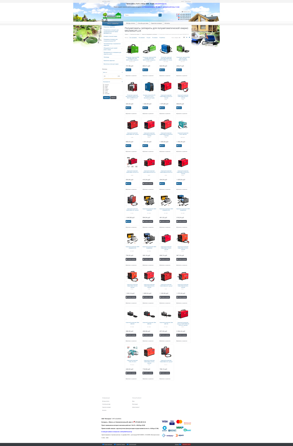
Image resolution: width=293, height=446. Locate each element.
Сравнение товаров (120, 444)
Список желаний (132, 444)
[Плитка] (184, 37)
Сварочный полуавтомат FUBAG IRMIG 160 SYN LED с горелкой (183, 172)
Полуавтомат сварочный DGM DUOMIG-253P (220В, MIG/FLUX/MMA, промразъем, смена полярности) (149, 59)
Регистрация (188, 1)
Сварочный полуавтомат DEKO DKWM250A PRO (132, 247)
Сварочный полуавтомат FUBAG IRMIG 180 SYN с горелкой (183, 96)
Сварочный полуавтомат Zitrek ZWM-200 (132, 323)
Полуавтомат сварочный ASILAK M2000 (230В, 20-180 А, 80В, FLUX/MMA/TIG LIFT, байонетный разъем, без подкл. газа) (132, 97)
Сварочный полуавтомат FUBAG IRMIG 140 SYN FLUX (132, 171)
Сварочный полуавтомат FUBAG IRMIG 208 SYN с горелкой (183, 286)
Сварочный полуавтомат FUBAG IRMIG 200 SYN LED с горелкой (149, 134)
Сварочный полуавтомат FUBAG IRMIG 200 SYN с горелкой (149, 286)
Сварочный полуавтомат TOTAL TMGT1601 (183, 133)
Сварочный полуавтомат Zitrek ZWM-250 (149, 323)
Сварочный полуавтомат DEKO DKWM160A (149, 209)
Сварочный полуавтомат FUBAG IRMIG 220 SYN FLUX (166, 171)
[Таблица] (189, 37)
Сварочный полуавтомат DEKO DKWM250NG (149, 247)
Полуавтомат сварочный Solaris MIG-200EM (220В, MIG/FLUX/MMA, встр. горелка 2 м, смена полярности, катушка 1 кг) (166, 60)
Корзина (177, 444)
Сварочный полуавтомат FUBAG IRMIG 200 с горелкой (166, 285)
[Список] (187, 37)
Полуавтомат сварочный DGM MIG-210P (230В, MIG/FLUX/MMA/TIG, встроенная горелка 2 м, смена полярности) (183, 60)
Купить (128, 69)
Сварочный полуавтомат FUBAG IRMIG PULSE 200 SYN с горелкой (166, 134)
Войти (182, 1)
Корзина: (186, 11)
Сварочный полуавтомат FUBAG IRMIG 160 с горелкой (166, 361)
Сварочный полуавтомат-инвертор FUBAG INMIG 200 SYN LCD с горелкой (183, 324)
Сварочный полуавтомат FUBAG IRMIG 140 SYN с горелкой (166, 248)
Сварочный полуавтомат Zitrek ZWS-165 (166, 323)
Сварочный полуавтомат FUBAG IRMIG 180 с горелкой (132, 133)
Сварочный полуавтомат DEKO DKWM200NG (183, 209)
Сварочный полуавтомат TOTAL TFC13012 (132, 361)
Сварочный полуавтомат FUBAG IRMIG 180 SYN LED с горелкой (166, 96)
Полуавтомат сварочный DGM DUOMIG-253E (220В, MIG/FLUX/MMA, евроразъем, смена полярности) (132, 59)
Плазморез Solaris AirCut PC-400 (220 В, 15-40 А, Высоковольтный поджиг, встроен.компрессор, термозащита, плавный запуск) (149, 97)
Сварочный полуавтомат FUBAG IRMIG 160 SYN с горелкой (183, 248)
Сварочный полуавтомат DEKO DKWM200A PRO (166, 209)
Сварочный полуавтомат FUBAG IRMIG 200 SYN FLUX (149, 171)
